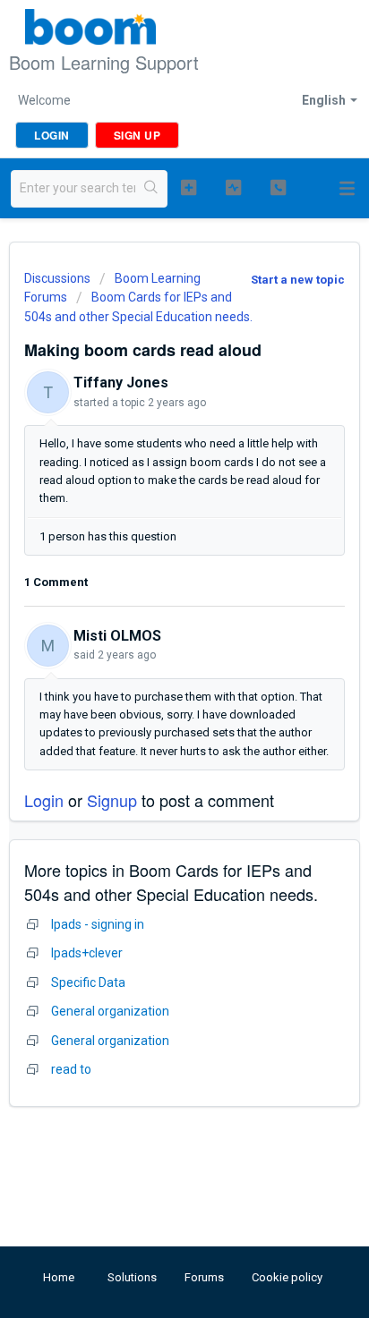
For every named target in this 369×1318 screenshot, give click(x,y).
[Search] (151, 189)
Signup (112, 800)
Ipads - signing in (97, 924)
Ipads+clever (87, 953)
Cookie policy (287, 1277)
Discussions (57, 278)
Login (44, 800)
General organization (110, 1011)
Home (58, 1277)
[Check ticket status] (234, 187)
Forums (204, 1277)
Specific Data (88, 982)
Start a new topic (298, 279)
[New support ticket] (189, 187)
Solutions (132, 1277)
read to (71, 1069)
